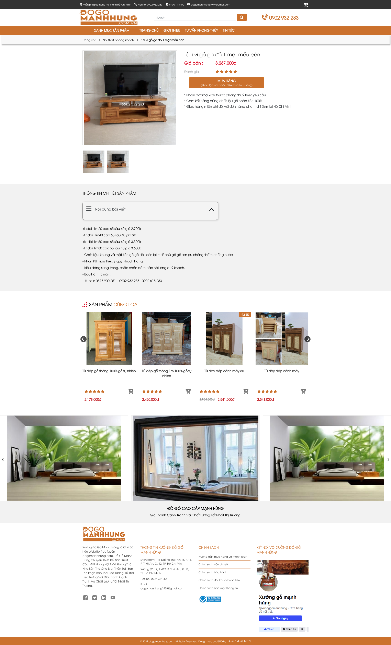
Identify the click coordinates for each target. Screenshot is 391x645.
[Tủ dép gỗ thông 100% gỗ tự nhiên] (109, 338)
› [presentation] (388, 458)
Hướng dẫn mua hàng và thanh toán (223, 556)
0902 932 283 (284, 17)
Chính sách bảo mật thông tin (218, 588)
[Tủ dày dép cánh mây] (282, 338)
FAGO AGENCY (239, 641)
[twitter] (95, 597)
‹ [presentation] (3, 458)
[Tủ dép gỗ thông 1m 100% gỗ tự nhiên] (167, 338)
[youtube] (113, 597)
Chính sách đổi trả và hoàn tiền (219, 580)
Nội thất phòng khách (118, 40)
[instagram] (104, 597)
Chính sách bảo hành (213, 572)
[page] (85, 597)
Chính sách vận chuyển (214, 564)
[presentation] (83, 339)
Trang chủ (89, 40)
